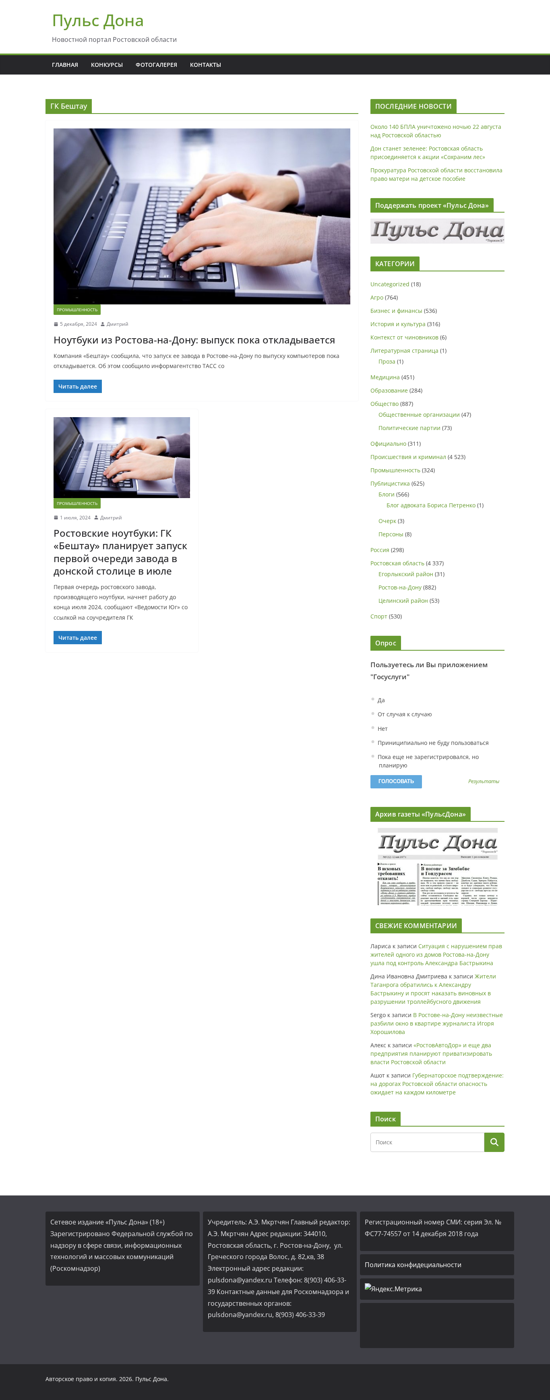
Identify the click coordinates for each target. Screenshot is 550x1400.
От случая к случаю (404, 714)
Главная (65, 64)
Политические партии (409, 428)
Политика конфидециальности (413, 1264)
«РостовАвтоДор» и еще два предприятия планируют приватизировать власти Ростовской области (431, 1053)
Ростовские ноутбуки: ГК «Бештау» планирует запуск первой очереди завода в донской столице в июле (120, 551)
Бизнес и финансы (396, 310)
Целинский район (403, 600)
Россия (379, 550)
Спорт (378, 616)
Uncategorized (389, 284)
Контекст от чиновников (404, 337)
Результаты (483, 781)
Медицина (385, 377)
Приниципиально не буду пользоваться (432, 743)
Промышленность (77, 309)
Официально (388, 443)
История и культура (398, 324)
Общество (384, 403)
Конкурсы (107, 64)
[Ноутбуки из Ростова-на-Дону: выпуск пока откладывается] (202, 216)
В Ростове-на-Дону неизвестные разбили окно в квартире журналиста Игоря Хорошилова (436, 1023)
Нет (382, 728)
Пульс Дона (98, 20)
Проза (386, 361)
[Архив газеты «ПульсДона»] (437, 867)
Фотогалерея (156, 64)
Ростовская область (397, 563)
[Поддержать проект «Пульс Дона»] (437, 231)
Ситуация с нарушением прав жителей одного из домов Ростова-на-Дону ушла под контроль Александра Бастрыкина (436, 954)
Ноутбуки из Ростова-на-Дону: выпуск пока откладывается (194, 339)
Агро (376, 297)
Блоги (386, 494)
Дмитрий (117, 324)
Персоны (390, 534)
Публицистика (390, 483)
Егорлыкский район (405, 574)
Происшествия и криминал (408, 457)
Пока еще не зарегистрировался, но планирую (427, 761)
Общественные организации (419, 414)
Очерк (387, 521)
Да (380, 700)
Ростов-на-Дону (400, 587)
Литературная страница (404, 350)
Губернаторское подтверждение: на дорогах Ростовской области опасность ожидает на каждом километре (437, 1083)
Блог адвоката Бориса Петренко (431, 505)
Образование (389, 390)
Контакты (205, 64)
